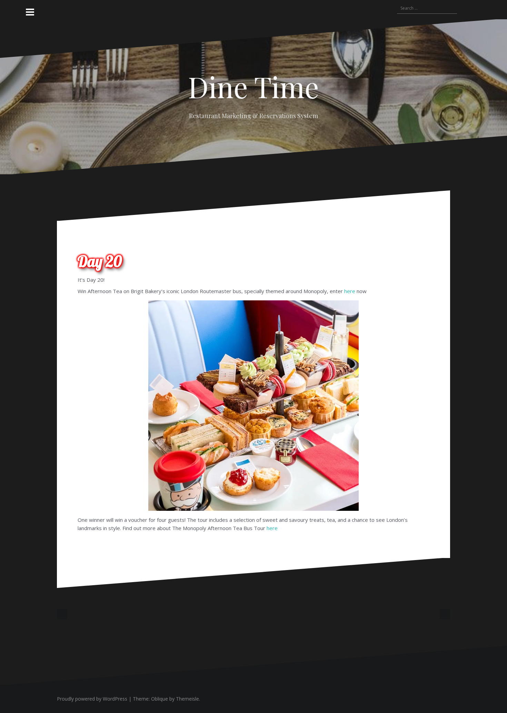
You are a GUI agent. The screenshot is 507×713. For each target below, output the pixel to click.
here (349, 291)
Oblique (159, 698)
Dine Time (253, 86)
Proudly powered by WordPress (92, 698)
